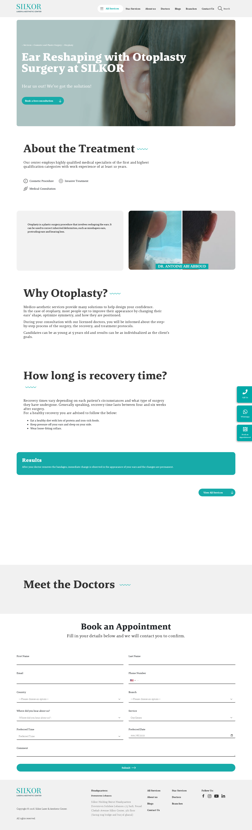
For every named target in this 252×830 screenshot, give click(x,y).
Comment (22, 748)
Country (21, 692)
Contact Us (208, 8)
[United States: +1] (133, 680)
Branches (191, 8)
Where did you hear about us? (33, 711)
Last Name (135, 656)
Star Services (133, 8)
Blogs (178, 8)
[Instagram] (209, 796)
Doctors (165, 8)
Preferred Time (25, 729)
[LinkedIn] (223, 796)
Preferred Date (137, 729)
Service (133, 711)
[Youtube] (216, 796)
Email (20, 673)
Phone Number (137, 673)
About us (150, 8)
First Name (23, 656)
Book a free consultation (39, 101)
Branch (133, 692)
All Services (154, 790)
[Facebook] (203, 796)
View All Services (213, 492)
